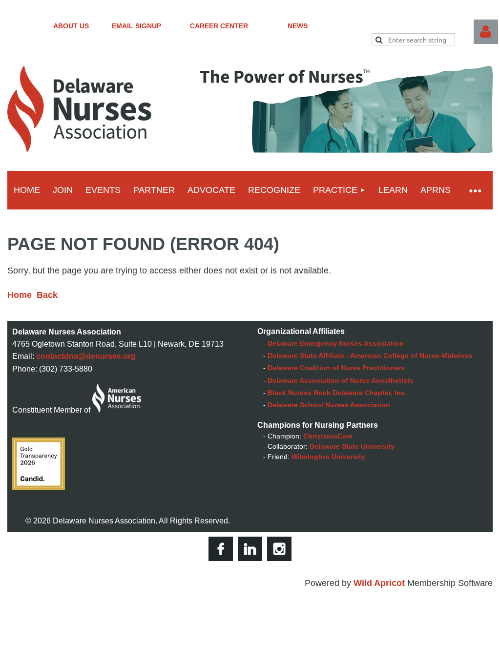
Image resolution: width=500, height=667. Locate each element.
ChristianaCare (328, 436)
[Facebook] (220, 549)
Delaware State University (352, 446)
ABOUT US (71, 26)
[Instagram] (279, 549)
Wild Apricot (379, 583)
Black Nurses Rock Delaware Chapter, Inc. (337, 392)
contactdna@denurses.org (86, 356)
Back (47, 295)
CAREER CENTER (219, 26)
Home (19, 295)
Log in (486, 32)
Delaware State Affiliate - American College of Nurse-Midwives (370, 355)
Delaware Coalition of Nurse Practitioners (336, 368)
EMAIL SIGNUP (136, 26)
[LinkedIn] (250, 549)
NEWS (298, 26)
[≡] (475, 190)
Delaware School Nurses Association (329, 405)
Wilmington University (328, 456)
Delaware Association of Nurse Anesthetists (341, 380)
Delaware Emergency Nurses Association (336, 343)
